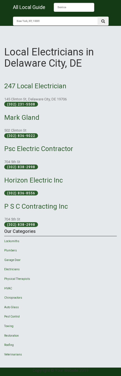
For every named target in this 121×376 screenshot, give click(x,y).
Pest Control (12, 316)
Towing (9, 326)
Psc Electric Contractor (38, 149)
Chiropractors (13, 297)
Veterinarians (13, 354)
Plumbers (10, 250)
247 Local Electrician (35, 86)
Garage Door (12, 260)
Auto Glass (11, 307)
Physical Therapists (17, 278)
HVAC (8, 288)
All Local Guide (29, 7)
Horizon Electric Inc (33, 180)
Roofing (9, 344)
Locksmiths (11, 241)
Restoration (11, 335)
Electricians (12, 269)
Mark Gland (21, 117)
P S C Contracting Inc (36, 206)
